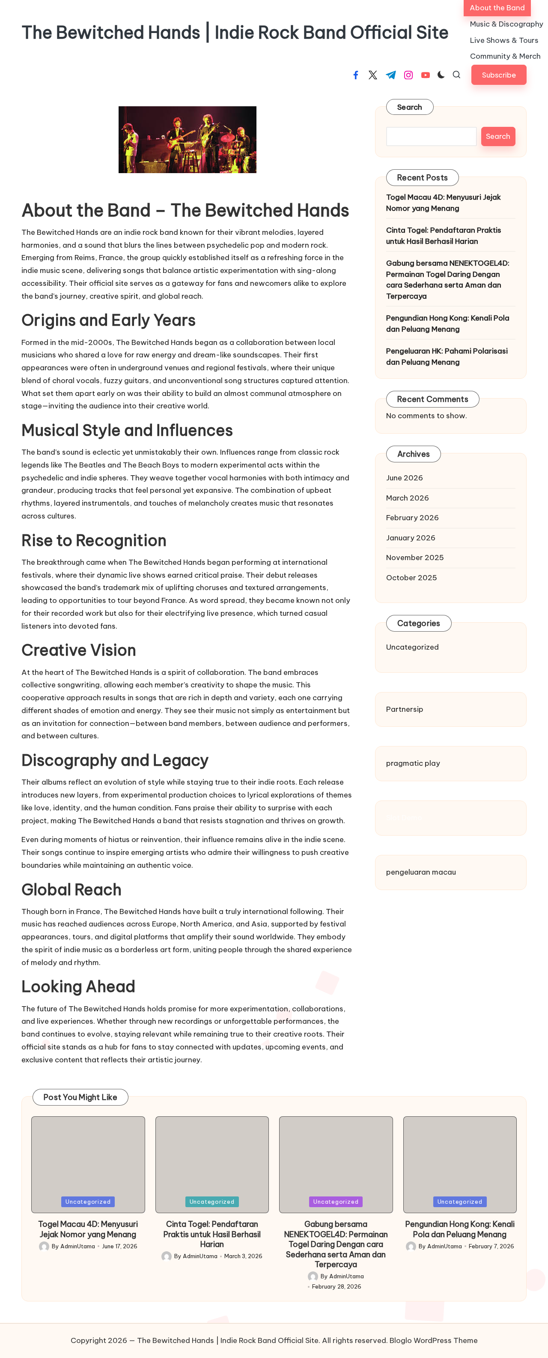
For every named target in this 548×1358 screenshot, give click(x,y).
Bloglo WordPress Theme (434, 1340)
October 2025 (411, 577)
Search (410, 107)
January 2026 (410, 538)
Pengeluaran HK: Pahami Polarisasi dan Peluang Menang (447, 356)
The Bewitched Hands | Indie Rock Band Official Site (235, 32)
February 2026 (412, 517)
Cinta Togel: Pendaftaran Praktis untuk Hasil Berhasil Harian (443, 235)
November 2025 (415, 557)
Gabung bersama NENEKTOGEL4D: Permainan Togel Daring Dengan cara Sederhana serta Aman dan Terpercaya (447, 279)
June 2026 (404, 478)
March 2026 (407, 498)
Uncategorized (412, 647)
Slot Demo (404, 817)
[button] (499, 75)
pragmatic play (413, 763)
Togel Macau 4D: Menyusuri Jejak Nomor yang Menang (443, 202)
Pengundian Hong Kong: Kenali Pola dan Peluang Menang (447, 323)
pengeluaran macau (421, 872)
